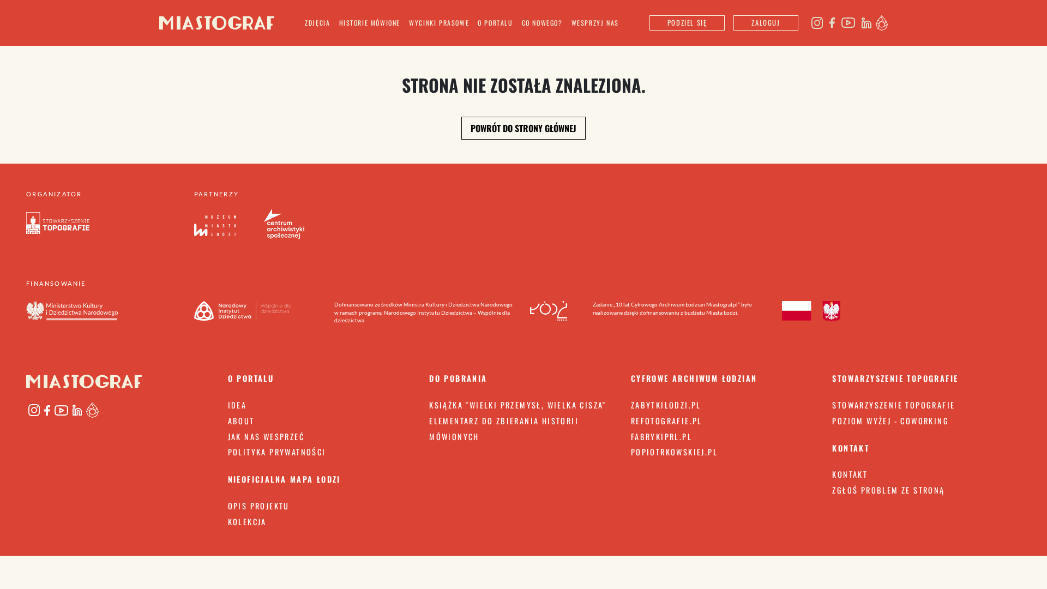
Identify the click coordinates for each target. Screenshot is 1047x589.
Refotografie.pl (666, 420)
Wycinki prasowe (439, 22)
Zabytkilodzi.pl (666, 405)
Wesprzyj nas (595, 22)
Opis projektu (259, 506)
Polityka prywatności (277, 452)
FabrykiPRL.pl (661, 436)
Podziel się (687, 22)
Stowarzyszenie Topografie (893, 405)
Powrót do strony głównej (523, 128)
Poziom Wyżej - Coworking (890, 420)
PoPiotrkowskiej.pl (674, 452)
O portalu (495, 22)
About (241, 420)
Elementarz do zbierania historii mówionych (504, 428)
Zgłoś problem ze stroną (888, 490)
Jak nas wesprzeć (266, 436)
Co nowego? (542, 22)
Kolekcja (247, 521)
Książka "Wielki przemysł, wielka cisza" (517, 405)
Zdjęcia (317, 22)
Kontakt (850, 474)
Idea (237, 405)
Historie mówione (370, 22)
